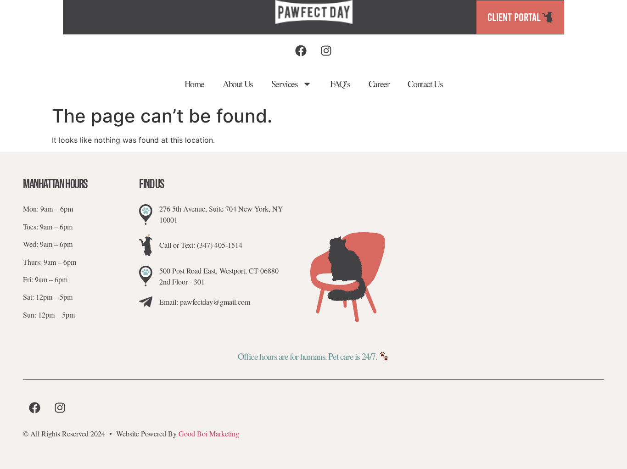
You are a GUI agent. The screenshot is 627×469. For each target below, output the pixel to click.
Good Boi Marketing (209, 433)
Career (379, 84)
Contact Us (425, 84)
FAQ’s (340, 84)
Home (194, 84)
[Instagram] (325, 50)
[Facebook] (300, 50)
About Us (238, 84)
